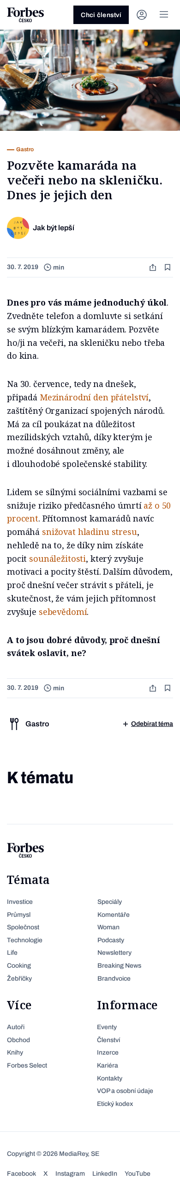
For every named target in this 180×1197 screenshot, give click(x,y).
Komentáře (113, 914)
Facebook (21, 1173)
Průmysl (18, 914)
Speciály (109, 901)
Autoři (15, 1027)
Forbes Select (27, 1065)
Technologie (24, 940)
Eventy (107, 1027)
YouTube (137, 1173)
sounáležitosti (57, 558)
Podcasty (110, 940)
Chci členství (101, 15)
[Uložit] (168, 267)
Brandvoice (114, 978)
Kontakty (109, 1078)
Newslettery (114, 952)
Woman (108, 927)
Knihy (15, 1052)
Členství (108, 1040)
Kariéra (107, 1065)
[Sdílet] (153, 267)
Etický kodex (115, 1103)
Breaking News (119, 965)
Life (12, 952)
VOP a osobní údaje (125, 1090)
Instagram (70, 1173)
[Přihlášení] (141, 15)
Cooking (19, 965)
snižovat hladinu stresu (89, 531)
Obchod (18, 1040)
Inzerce (108, 1052)
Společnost (23, 927)
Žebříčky (19, 978)
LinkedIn (104, 1173)
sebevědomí (63, 611)
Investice (20, 901)
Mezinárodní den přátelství (94, 397)
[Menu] (164, 15)
